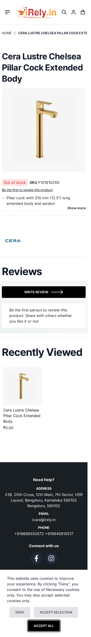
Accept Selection (56, 612)
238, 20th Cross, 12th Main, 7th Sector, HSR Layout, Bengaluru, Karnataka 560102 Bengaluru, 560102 (44, 500)
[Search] (64, 12)
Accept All (44, 626)
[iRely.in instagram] (51, 558)
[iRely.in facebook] (36, 558)
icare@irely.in (44, 519)
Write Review (36, 292)
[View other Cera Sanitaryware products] (13, 240)
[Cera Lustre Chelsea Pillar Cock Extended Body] (22, 386)
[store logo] (36, 12)
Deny (19, 612)
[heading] (44, 271)
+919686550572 (29, 533)
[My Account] (73, 12)
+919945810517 (59, 533)
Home (6, 33)
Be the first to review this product (27, 190)
